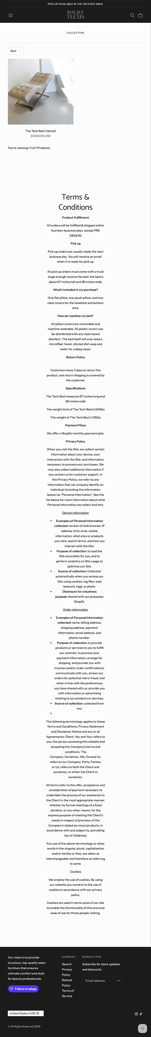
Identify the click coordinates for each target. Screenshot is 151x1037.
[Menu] (10, 15)
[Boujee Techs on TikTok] (140, 1014)
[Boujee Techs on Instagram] (136, 1014)
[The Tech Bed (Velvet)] (41, 92)
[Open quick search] (132, 15)
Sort (13, 51)
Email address (94, 976)
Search (67, 964)
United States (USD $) (24, 1013)
